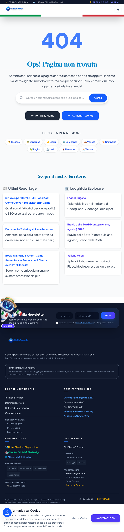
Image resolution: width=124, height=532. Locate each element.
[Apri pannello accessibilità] (7, 512)
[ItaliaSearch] (18, 341)
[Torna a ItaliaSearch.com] (14, 10)
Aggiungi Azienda (82, 115)
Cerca (98, 97)
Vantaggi (71, 462)
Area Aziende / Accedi (104, 2)
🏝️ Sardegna (33, 141)
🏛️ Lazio (50, 149)
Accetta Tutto (105, 518)
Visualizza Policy (79, 518)
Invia (108, 315)
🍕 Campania (109, 141)
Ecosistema (14, 475)
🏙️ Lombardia (70, 141)
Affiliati (82, 462)
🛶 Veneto (89, 141)
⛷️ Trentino (88, 149)
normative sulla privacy (84, 323)
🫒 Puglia (35, 149)
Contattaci (103, 499)
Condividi (88, 499)
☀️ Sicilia (51, 141)
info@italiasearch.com (51, 2)
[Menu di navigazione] (118, 9)
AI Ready (12, 468)
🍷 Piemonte (69, 149)
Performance (25, 468)
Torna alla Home (44, 115)
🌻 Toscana (14, 141)
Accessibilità (40, 468)
